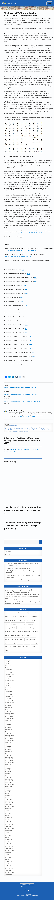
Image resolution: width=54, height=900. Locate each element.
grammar (45, 427)
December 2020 (9, 779)
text (15, 646)
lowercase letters (43, 428)
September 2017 (9, 850)
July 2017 (7, 854)
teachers (27, 643)
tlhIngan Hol (24, 431)
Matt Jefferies (11, 429)
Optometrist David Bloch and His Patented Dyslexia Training (21, 600)
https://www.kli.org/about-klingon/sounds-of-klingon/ (21, 250)
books (7, 616)
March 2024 (8, 707)
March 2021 (8, 773)
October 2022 (9, 739)
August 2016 (8, 874)
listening (7, 631)
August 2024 (8, 704)
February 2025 (9, 693)
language (31, 428)
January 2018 (8, 843)
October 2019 (9, 804)
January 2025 (8, 695)
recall (26, 639)
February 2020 (9, 797)
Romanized (7, 431)
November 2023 (9, 715)
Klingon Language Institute (23, 428)
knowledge (29, 624)
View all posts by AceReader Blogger (27, 416)
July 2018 (7, 832)
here (23, 270)
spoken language (10, 643)
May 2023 (8, 726)
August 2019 (8, 808)
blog (22, 886)
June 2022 (8, 746)
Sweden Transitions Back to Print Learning (17, 580)
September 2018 (9, 828)
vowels (28, 646)
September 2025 (9, 680)
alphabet (9, 427)
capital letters (24, 427)
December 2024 (9, 696)
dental (28, 427)
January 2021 (8, 777)
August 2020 (8, 786)
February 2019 (9, 819)
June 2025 (8, 685)
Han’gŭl (48, 427)
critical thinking (34, 616)
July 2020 (7, 788)
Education (8, 553)
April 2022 (8, 750)
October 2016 (9, 870)
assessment (24, 612)
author (32, 612)
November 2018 (9, 825)
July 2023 (7, 722)
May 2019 (8, 814)
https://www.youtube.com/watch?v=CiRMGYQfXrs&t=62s (26, 233)
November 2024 (9, 698)
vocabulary (21, 646)
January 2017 (8, 865)
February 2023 (9, 731)
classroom (13, 616)
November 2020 (9, 781)
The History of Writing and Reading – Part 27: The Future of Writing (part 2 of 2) (22, 401)
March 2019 (8, 817)
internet (22, 624)
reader (7, 635)
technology (8, 646)
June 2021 (8, 768)
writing (28, 431)
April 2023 (8, 728)
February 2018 (9, 841)
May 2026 (8, 665)
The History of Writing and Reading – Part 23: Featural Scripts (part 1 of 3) (20, 387)
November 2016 (9, 869)
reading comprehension (24, 635)
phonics (35, 631)
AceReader (8, 551)
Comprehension (23, 616)
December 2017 (9, 845)
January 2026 (8, 673)
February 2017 (9, 863)
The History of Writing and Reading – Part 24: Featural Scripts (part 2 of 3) (20, 394)
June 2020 (8, 790)
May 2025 (8, 687)
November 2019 (9, 803)
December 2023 (9, 713)
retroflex (48, 429)
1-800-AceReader (26, 894)
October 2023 (9, 717)
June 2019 (8, 812)
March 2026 (8, 669)
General (7, 555)
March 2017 (8, 861)
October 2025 (9, 678)
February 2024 (9, 709)
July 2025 (7, 684)
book (37, 612)
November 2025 (9, 676)
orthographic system (18, 429)
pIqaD (32, 429)
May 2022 (8, 748)
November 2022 (9, 737)
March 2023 (8, 729)
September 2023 (9, 718)
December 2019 (9, 801)
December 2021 (9, 757)
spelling (32, 639)
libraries (26, 628)
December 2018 (9, 823)
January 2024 (8, 711)
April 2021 (8, 772)
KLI (5, 428)
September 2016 (9, 872)
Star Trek (12, 431)
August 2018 (8, 830)
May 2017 (8, 858)
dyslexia (19, 620)
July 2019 (7, 810)
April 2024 (8, 706)
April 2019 (8, 815)
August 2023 (8, 720)
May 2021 (8, 770)
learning (19, 628)
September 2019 (9, 806)
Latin (13, 628)
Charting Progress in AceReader (26, 591)
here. (26, 325)
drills (13, 620)
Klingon (8, 428)
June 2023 (8, 724)
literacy (14, 631)
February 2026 (9, 671)
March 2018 (8, 839)
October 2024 (9, 700)
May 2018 (8, 836)
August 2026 (8, 660)
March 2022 (8, 751)
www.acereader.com (27, 884)
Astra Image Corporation (16, 427)
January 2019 (8, 821)
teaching (34, 643)
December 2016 (9, 867)
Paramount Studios (27, 429)
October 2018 (9, 826)
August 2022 (8, 742)
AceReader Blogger (13, 425)
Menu (49, 3)
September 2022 (9, 740)
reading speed (18, 639)
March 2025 (8, 691)
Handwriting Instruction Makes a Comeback (18, 568)
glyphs (41, 427)
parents (20, 631)
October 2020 (9, 783)
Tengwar (19, 431)
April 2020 (8, 793)
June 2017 (8, 856)
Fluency (7, 624)
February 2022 (9, 753)
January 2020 (8, 799)
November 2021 (9, 759)
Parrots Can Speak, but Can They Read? (24, 589)
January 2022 (8, 755)
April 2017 (8, 859)
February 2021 (9, 775)
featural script (36, 427)
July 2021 (7, 766)
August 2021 (8, 764)
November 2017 (9, 847)
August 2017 (8, 852)
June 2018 (8, 834)
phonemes (27, 631)
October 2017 (9, 848)
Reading (44, 429)
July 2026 (7, 662)
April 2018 (8, 837)
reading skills (9, 639)
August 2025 (8, 682)
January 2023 (8, 733)
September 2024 (9, 702)
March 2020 (8, 795)
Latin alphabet (37, 428)
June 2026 (8, 663)
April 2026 (8, 667)
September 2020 (9, 784)
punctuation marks (38, 429)
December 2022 (9, 735)
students (20, 643)
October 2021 (9, 761)
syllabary (16, 431)
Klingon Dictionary (14, 428)
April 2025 (8, 689)
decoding (8, 620)
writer (33, 646)
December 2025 (9, 674)
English (31, 427)
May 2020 (8, 792)
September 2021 (9, 762)
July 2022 (7, 744)
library (32, 628)
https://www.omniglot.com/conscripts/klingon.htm (18, 256)
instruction (14, 624)
